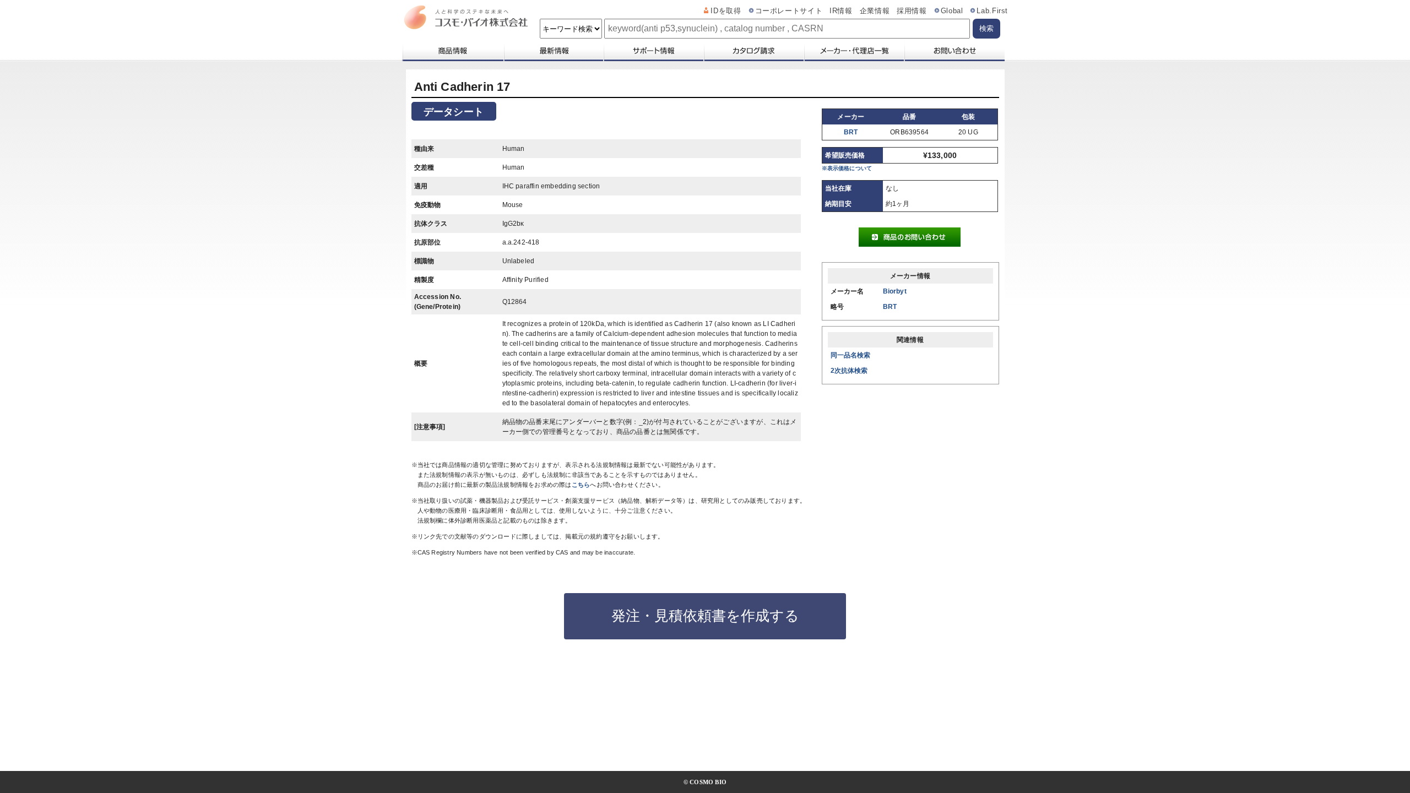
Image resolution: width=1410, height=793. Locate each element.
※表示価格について (847, 168)
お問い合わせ (954, 50)
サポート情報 (653, 50)
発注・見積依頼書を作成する (705, 615)
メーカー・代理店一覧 (854, 50)
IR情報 (841, 11)
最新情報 (553, 50)
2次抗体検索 (849, 370)
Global (952, 11)
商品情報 (452, 50)
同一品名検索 (851, 355)
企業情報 (875, 11)
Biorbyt (895, 291)
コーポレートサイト (789, 11)
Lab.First (992, 11)
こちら (581, 484)
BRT (851, 132)
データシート (454, 111)
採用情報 (912, 11)
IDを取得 (726, 11)
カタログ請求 (753, 50)
